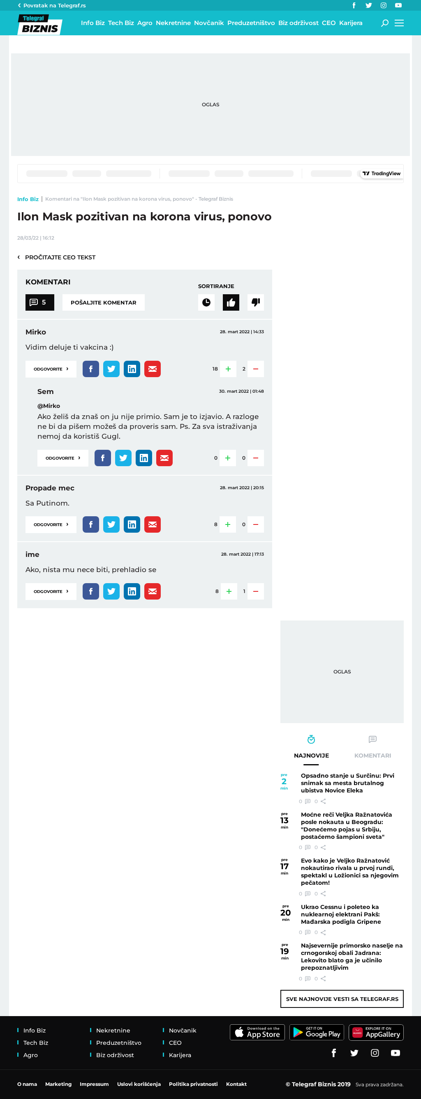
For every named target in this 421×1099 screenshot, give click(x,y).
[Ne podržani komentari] (256, 302)
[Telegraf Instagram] (383, 5)
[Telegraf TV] (398, 5)
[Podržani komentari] (231, 302)
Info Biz (28, 199)
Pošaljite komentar (103, 302)
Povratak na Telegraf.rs (54, 5)
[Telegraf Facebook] (354, 5)
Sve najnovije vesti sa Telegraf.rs (342, 999)
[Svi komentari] (206, 302)
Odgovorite (51, 368)
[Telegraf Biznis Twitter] (368, 5)
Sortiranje (216, 286)
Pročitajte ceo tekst (56, 256)
